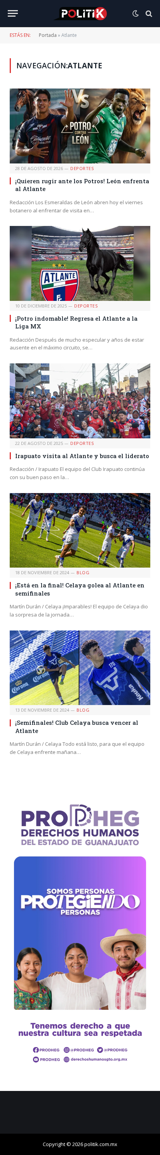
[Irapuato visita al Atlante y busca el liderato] (80, 400)
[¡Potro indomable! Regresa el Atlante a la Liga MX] (80, 263)
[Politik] (80, 13)
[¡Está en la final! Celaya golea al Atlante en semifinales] (80, 530)
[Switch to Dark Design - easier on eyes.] (135, 13)
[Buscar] (148, 13)
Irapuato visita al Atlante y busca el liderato (82, 456)
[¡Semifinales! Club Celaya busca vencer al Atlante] (80, 667)
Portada (48, 35)
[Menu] (13, 13)
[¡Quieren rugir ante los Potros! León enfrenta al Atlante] (80, 126)
